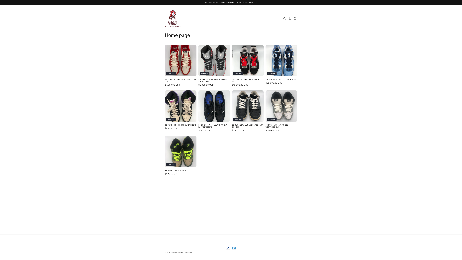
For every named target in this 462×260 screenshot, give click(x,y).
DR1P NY (174, 252)
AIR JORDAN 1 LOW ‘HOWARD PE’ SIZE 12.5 (180, 80)
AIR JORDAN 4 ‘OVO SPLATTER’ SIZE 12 (246, 80)
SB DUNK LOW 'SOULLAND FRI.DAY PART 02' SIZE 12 (212, 126)
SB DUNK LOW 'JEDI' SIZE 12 (176, 170)
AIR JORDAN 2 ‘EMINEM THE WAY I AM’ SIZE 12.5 (212, 80)
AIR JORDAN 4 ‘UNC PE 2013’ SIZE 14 (281, 79)
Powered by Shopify (184, 252)
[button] (284, 18)
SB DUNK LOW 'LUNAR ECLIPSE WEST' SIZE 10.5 (279, 126)
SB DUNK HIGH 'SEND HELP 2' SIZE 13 (180, 125)
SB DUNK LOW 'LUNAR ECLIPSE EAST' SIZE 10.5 (247, 126)
